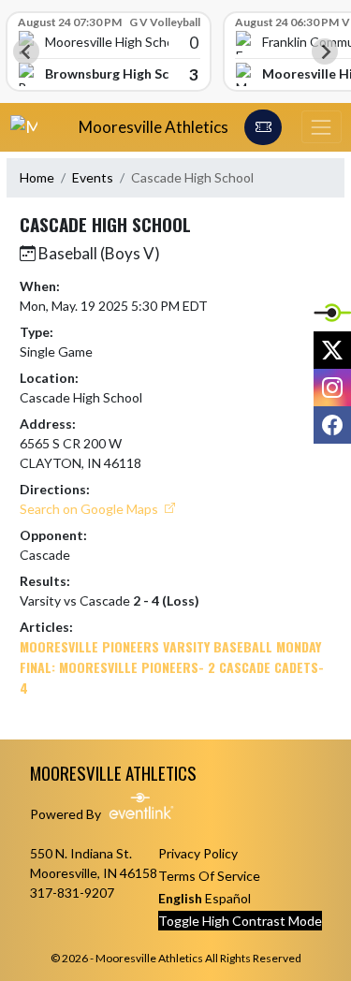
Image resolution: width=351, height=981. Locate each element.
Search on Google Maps (90, 509)
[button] (263, 127)
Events (92, 177)
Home (37, 177)
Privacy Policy (198, 853)
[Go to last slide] (26, 51)
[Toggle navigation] (321, 126)
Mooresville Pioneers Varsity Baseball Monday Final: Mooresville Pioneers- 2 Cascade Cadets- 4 (172, 667)
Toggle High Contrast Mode (240, 921)
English (180, 898)
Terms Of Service (209, 876)
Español (228, 898)
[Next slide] (325, 51)
